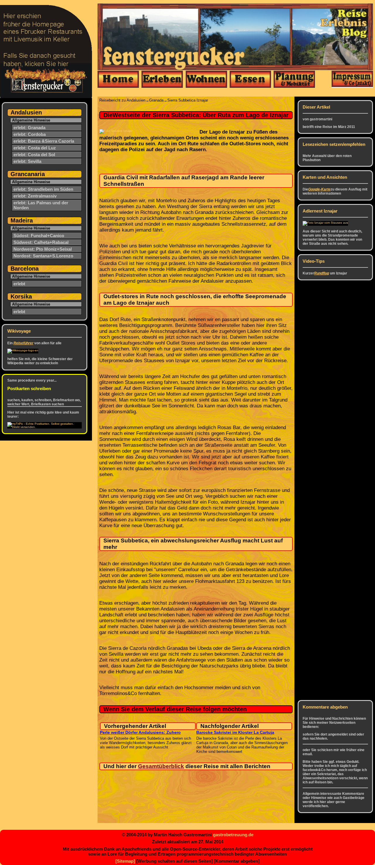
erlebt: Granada (29, 127)
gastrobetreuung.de (233, 834)
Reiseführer (23, 343)
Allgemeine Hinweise (31, 120)
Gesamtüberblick (161, 766)
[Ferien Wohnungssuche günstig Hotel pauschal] (206, 79)
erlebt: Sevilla (27, 161)
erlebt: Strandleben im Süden (43, 189)
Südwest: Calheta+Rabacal (41, 242)
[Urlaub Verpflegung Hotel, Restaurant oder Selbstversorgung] (250, 79)
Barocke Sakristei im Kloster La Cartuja (235, 732)
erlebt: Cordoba (29, 134)
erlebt (19, 283)
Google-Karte (319, 189)
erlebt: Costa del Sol (34, 154)
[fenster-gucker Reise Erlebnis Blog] (118, 79)
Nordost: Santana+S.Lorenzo (43, 255)
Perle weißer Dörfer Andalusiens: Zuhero (140, 732)
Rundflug (321, 273)
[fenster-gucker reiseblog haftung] (352, 79)
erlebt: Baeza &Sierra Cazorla (43, 141)
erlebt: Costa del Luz (34, 147)
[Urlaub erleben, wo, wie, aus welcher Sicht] (162, 79)
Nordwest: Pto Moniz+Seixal (42, 249)
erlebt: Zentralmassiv (35, 195)
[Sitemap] (125, 861)
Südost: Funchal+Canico (38, 235)
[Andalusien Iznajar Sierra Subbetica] (325, 222)
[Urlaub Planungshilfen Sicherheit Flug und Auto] (294, 79)
